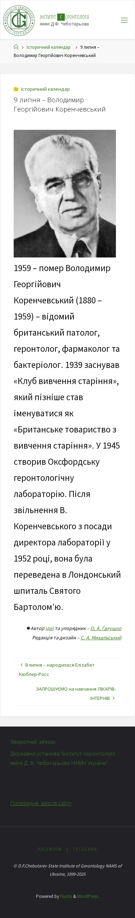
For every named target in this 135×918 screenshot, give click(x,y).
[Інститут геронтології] (19, 20)
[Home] (16, 47)
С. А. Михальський (101, 637)
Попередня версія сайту (41, 803)
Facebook (50, 849)
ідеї (49, 628)
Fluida (65, 896)
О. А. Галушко (105, 628)
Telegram (85, 849)
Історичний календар (49, 47)
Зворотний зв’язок (33, 741)
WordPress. (88, 896)
